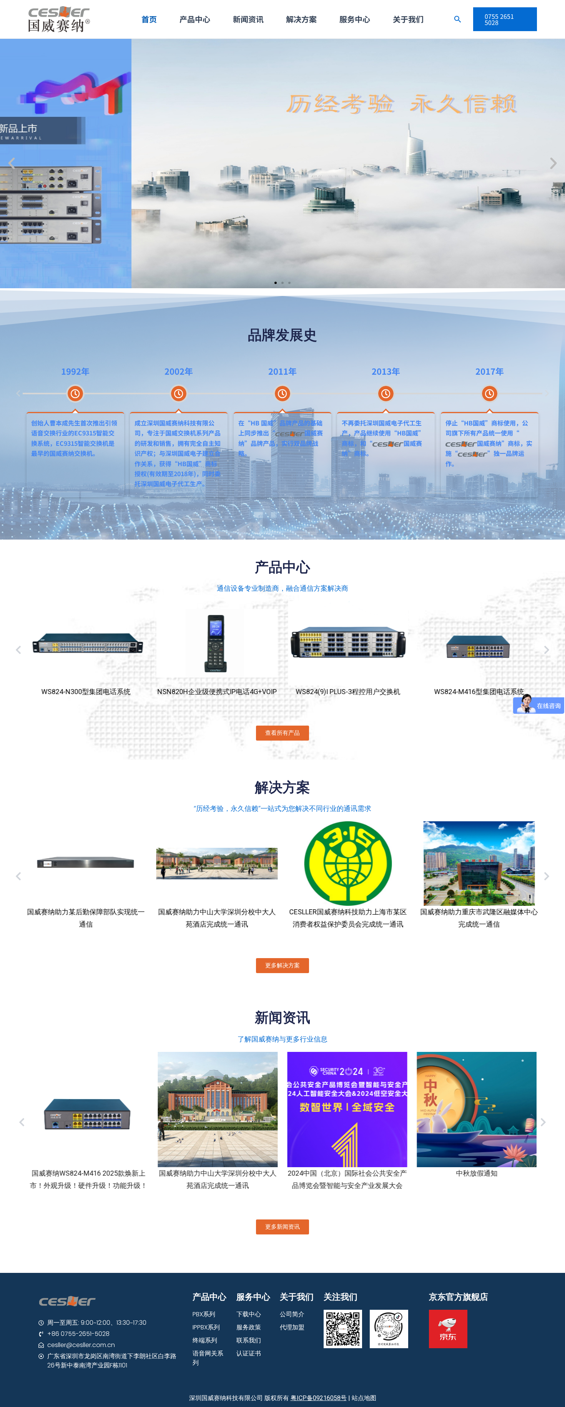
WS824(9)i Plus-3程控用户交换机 (217, 692)
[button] (275, 283)
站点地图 (364, 1398)
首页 (149, 19)
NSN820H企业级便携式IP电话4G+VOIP (86, 692)
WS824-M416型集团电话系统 (348, 692)
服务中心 (354, 19)
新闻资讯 (248, 19)
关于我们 (408, 19)
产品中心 (194, 19)
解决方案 (301, 19)
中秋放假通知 (347, 1173)
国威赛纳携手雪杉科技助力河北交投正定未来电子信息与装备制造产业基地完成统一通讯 (479, 924)
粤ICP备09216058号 (319, 1398)
